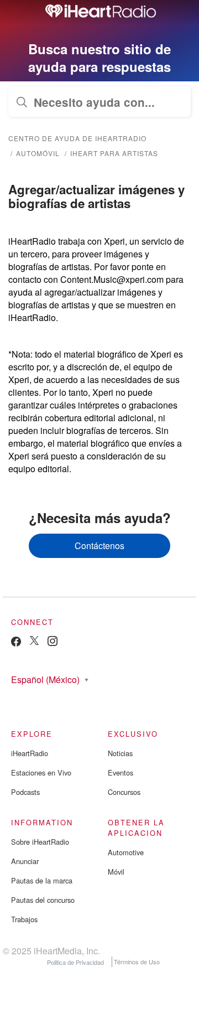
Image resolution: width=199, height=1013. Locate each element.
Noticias (120, 753)
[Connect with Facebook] (16, 644)
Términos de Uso (137, 961)
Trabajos (24, 919)
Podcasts (25, 792)
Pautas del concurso (43, 900)
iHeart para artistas (114, 153)
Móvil (116, 871)
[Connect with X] (34, 642)
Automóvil (38, 153)
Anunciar (25, 861)
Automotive (126, 852)
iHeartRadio (29, 753)
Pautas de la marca (41, 880)
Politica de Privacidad (75, 961)
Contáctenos (99, 545)
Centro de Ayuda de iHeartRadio (77, 138)
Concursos (124, 792)
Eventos (120, 772)
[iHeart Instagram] (52, 643)
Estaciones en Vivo (41, 772)
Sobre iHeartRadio (40, 841)
